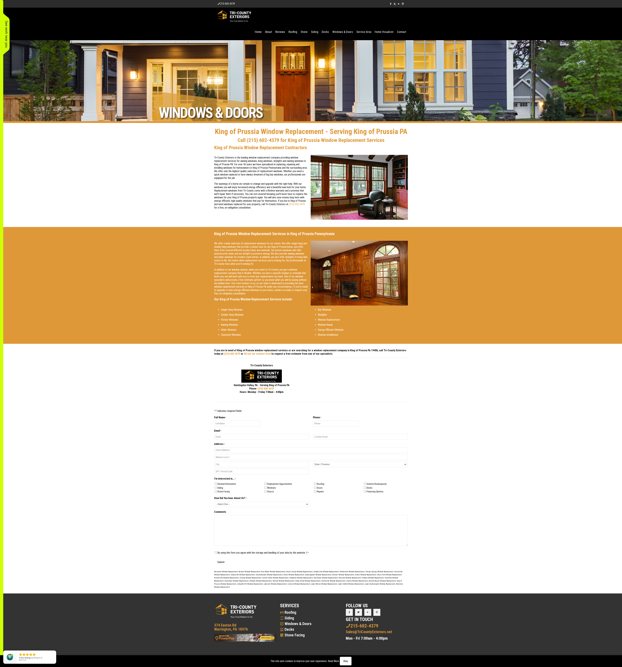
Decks (369, 487)
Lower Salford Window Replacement (351, 584)
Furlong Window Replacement (250, 578)
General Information (226, 483)
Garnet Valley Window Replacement (275, 578)
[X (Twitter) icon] (394, 3)
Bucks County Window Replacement (299, 572)
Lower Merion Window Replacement (324, 584)
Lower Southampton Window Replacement (380, 584)
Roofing (320, 483)
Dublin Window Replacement (365, 575)
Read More (333, 661)
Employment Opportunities (279, 483)
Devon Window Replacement (293, 575)
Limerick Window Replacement (299, 584)
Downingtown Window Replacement (318, 575)
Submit (221, 562)
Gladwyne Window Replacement (301, 578)
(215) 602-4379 (263, 140)
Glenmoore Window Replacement (326, 578)
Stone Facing (223, 491)
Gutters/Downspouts (377, 483)
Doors (320, 487)
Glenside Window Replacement (350, 578)
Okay (345, 661)
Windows (271, 487)
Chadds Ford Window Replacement (326, 572)
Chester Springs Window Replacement (379, 572)
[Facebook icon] (390, 3)
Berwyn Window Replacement (249, 572)
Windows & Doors (298, 623)
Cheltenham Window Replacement (352, 572)
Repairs (320, 491)
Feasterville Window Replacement (226, 578)
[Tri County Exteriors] (234, 16)
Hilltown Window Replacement (260, 581)
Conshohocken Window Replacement (269, 575)
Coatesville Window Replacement (243, 575)
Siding (220, 487)
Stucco (270, 491)
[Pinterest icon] (403, 3)
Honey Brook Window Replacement (307, 581)
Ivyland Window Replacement (357, 581)
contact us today (282, 290)
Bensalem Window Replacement (226, 572)
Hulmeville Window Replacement (333, 581)
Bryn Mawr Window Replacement (273, 572)
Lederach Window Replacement (275, 584)
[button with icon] (349, 612)
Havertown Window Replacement (236, 581)
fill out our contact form (257, 353)
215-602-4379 (227, 3)
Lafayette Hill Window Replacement (250, 584)
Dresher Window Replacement (343, 575)
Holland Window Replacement (283, 581)
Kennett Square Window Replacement (382, 581)
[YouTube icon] (398, 3)
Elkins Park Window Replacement (389, 575)
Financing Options (375, 491)
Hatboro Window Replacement (373, 578)
